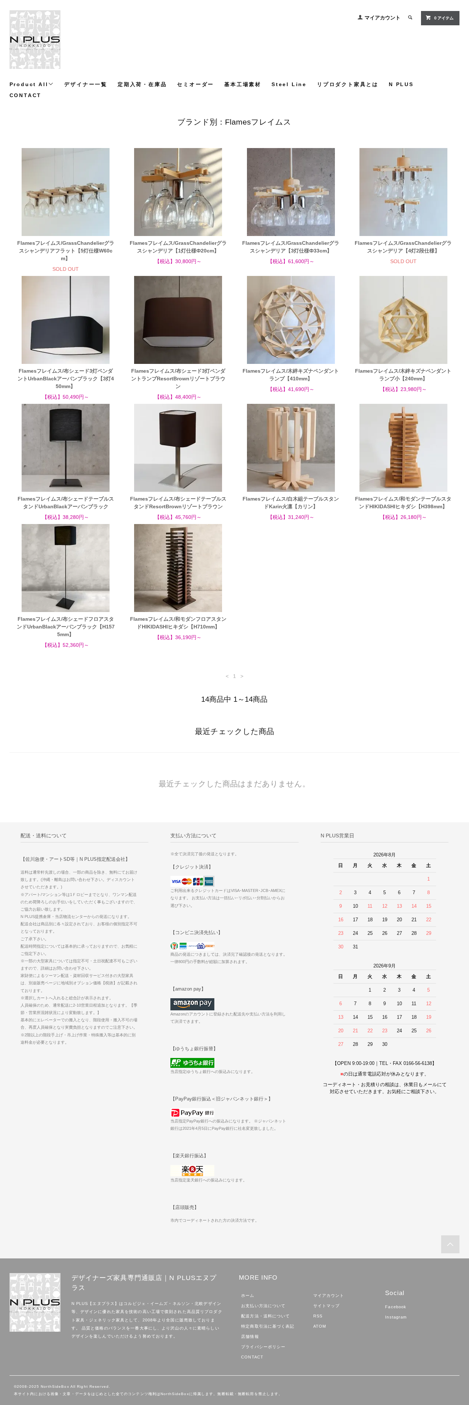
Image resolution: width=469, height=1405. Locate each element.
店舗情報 (250, 1336)
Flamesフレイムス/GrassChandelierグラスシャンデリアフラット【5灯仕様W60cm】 (65, 250)
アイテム (444, 18)
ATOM (319, 1326)
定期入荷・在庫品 (142, 84)
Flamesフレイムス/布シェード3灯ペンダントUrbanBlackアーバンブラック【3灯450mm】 (66, 378)
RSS (317, 1316)
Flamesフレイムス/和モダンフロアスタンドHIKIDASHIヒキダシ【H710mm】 (178, 623)
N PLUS (401, 84)
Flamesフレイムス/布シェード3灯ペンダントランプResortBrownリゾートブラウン (178, 378)
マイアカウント (382, 18)
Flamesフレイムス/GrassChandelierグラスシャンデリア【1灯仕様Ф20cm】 (178, 247)
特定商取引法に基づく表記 (267, 1326)
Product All (29, 84)
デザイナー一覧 (85, 84)
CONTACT (26, 95)
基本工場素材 (242, 84)
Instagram (396, 1317)
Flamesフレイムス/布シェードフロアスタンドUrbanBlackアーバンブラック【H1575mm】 (66, 626)
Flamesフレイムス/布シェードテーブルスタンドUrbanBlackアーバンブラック (66, 502)
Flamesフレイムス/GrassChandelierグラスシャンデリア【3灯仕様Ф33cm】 (290, 247)
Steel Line (289, 84)
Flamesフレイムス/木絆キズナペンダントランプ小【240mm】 (403, 374)
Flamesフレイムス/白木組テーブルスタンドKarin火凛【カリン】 (291, 502)
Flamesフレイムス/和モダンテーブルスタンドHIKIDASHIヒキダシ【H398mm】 (403, 502)
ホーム (247, 1295)
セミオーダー (195, 84)
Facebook (395, 1307)
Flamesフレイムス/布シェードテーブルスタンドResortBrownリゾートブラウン (178, 502)
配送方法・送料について (265, 1316)
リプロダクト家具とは (347, 84)
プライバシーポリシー (263, 1347)
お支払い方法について (263, 1305)
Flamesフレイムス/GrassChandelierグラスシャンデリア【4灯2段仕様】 (403, 247)
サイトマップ (326, 1305)
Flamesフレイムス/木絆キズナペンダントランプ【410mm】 (291, 374)
